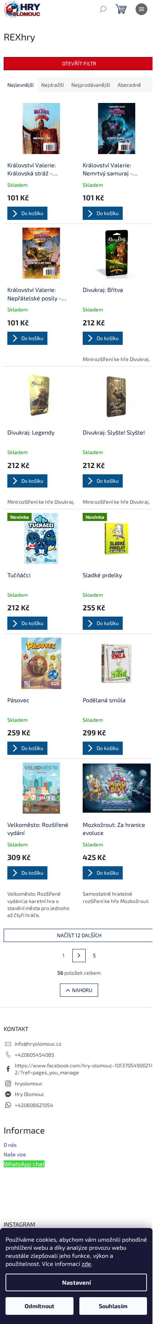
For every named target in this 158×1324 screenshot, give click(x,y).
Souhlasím (113, 1305)
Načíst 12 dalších (79, 935)
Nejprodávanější (90, 85)
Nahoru (82, 990)
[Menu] (141, 9)
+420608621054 (34, 1105)
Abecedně (129, 85)
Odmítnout (39, 1305)
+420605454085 (34, 1055)
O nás (10, 1145)
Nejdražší (52, 85)
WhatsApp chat (24, 1164)
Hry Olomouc (29, 1094)
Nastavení (76, 1282)
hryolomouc (29, 1083)
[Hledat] (103, 9)
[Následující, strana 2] (79, 955)
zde (86, 1263)
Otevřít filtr (79, 63)
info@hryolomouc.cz (38, 1044)
